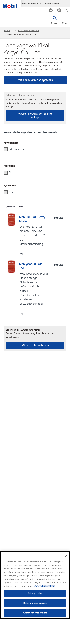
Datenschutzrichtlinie (44, 586)
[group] (33, 149)
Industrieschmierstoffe (28, 30)
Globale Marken (51, 3)
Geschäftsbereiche (29, 3)
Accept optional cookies (35, 612)
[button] (65, 19)
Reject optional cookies (35, 603)
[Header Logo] (10, 4)
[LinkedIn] (51, 10)
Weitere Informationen (35, 345)
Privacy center (35, 593)
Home (7, 30)
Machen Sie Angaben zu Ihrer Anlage (35, 115)
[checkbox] (6, 149)
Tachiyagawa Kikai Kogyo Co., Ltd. (20, 34)
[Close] (66, 556)
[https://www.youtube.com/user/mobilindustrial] (59, 10)
